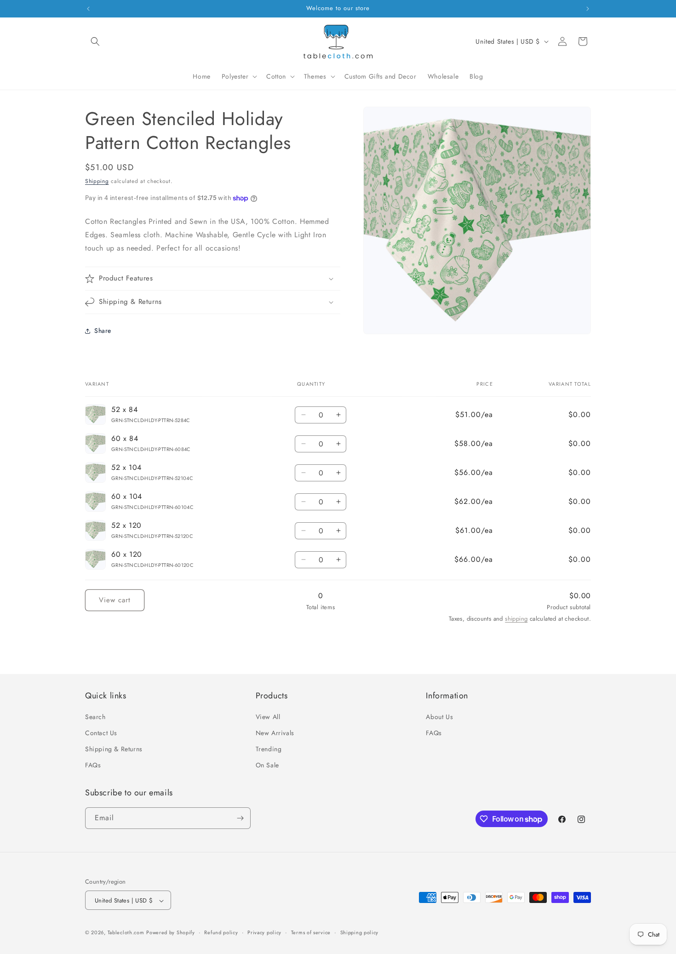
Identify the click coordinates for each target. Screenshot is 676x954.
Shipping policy (359, 933)
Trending (269, 749)
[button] (95, 41)
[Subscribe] (240, 818)
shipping (516, 618)
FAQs (93, 765)
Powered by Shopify (170, 933)
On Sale (267, 765)
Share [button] (102, 330)
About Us (439, 716)
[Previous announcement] (88, 8)
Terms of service (311, 933)
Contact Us (101, 732)
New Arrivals (275, 732)
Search (95, 716)
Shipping (97, 181)
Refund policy (221, 933)
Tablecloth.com (126, 933)
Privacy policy (264, 933)
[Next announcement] (588, 8)
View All (268, 716)
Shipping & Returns (114, 749)
